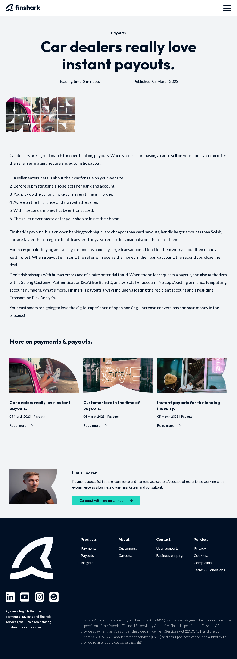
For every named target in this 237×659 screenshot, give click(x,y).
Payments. (89, 548)
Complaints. (203, 562)
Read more (18, 425)
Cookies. (201, 555)
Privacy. (200, 548)
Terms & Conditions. (210, 570)
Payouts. (87, 555)
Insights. (87, 562)
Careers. (125, 555)
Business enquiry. (169, 555)
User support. (167, 548)
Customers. (127, 548)
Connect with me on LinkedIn (103, 500)
